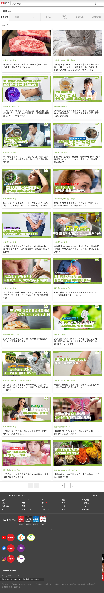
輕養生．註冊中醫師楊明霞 (21, 381)
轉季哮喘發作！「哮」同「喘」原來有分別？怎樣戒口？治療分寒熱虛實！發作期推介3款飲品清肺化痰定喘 (26, 159)
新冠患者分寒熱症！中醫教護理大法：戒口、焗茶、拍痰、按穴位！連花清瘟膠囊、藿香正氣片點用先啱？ (25, 387)
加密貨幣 (5, 506)
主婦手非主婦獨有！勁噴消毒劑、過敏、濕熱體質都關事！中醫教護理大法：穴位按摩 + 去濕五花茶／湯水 (76, 249)
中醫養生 (6, 60)
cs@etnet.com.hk (36, 579)
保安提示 (64, 584)
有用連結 (81, 584)
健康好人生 (6, 510)
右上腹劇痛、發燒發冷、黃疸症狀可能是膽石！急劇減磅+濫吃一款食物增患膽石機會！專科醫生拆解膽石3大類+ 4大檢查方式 (26, 113)
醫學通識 (6, 106)
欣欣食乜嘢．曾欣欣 (69, 470)
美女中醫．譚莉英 (68, 60)
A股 (63, 503)
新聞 (43, 500)
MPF (44, 506)
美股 (44, 503)
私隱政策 (47, 584)
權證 (3, 503)
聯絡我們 (30, 584)
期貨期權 (85, 500)
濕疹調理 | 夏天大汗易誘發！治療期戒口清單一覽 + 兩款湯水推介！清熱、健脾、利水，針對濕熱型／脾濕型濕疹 (77, 159)
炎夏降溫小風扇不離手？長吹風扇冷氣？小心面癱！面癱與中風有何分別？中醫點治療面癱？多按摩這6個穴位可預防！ (76, 341)
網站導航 (73, 584)
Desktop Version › (9, 571)
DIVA (84, 506)
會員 (63, 510)
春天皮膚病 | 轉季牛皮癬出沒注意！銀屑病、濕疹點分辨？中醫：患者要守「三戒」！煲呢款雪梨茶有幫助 (26, 295)
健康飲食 (57, 470)
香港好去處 (26, 510)
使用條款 (56, 584)
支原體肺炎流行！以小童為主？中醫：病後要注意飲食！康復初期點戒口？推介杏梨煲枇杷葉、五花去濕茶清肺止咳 (76, 113)
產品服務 (13, 584)
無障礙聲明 (91, 584)
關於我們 (85, 510)
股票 (63, 500)
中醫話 (13, 60)
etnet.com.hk (17, 495)
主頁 (3, 500)
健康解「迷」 (16, 106)
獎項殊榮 (17, 587)
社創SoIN (45, 510)
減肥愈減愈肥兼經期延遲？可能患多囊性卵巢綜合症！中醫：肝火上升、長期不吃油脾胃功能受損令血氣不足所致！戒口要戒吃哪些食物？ (76, 67)
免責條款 (39, 584)
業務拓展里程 (7, 587)
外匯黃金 (85, 503)
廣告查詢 (22, 584)
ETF (23, 503)
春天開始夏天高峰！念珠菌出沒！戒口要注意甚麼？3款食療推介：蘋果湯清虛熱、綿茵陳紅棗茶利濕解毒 (26, 249)
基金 (23, 506)
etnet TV (25, 500)
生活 (63, 506)
